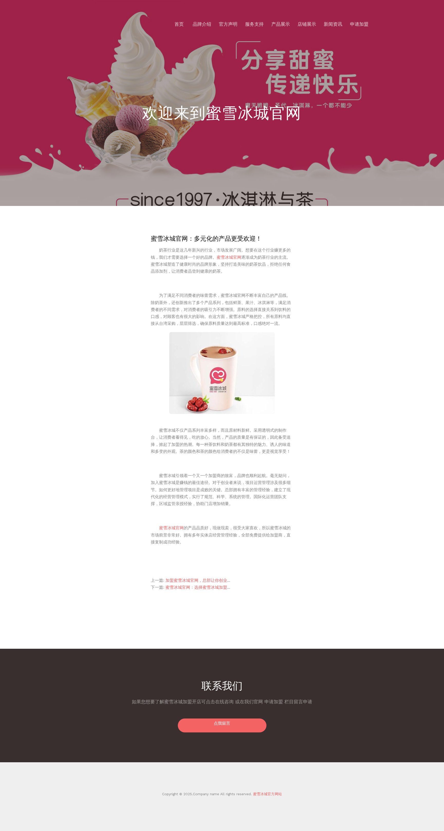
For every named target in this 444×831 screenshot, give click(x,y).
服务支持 (254, 24)
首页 (179, 24)
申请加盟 (359, 24)
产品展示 (280, 24)
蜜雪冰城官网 (229, 257)
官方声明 (228, 24)
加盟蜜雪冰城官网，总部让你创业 (196, 580)
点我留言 (222, 723)
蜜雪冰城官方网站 (267, 794)
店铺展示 (307, 24)
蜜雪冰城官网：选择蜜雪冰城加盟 (196, 587)
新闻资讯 (333, 24)
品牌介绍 (202, 24)
